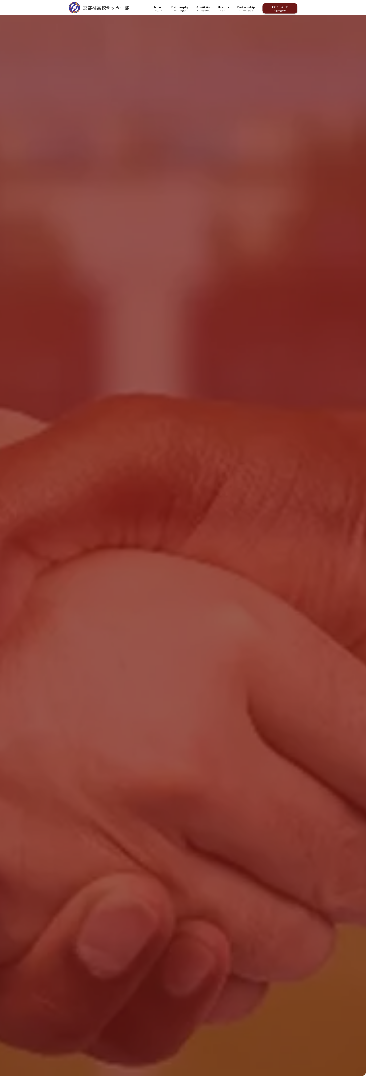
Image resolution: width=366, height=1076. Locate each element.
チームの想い (180, 8)
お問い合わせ (280, 8)
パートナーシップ (246, 8)
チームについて (203, 8)
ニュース (159, 8)
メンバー (224, 8)
